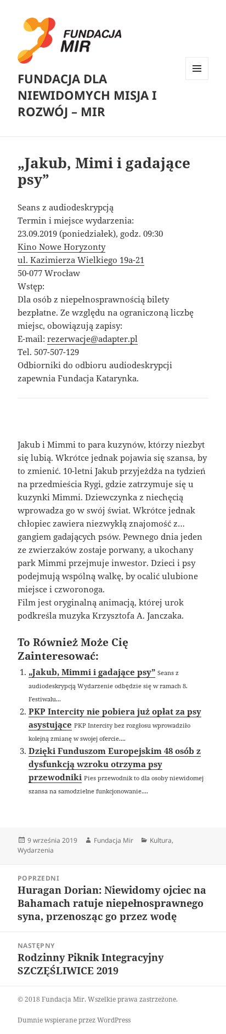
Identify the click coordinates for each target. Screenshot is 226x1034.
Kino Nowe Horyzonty (61, 246)
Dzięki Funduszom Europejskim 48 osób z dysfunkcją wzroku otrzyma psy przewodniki (115, 763)
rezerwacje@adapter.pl (92, 338)
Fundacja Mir (113, 840)
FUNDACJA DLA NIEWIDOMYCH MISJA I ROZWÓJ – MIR (87, 94)
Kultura (161, 840)
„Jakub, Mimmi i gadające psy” (92, 671)
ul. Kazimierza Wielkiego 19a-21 (81, 259)
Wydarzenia (36, 850)
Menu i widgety (197, 79)
